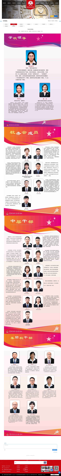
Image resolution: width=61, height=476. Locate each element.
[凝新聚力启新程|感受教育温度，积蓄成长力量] (51, 466)
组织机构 (21, 24)
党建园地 (28, 24)
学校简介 (6, 24)
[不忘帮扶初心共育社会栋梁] (43, 466)
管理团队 (13, 24)
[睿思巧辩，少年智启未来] (47, 469)
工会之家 (36, 24)
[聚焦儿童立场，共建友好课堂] (51, 469)
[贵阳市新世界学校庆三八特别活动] (47, 466)
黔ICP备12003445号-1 (34, 474)
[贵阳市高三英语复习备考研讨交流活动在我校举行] (43, 469)
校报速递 (18, 469)
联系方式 (51, 24)
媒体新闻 (18, 467)
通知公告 (18, 471)
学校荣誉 (43, 24)
